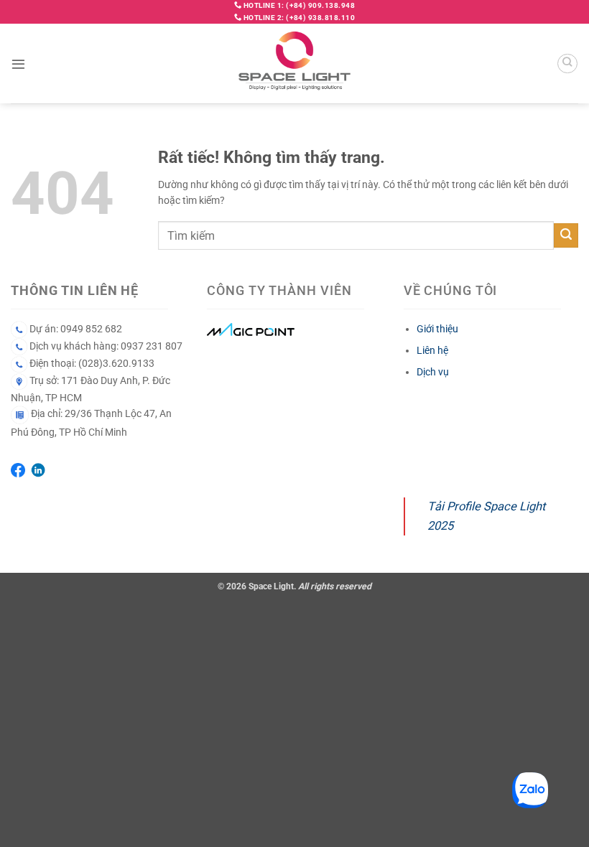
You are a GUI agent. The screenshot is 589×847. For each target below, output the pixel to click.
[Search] (567, 64)
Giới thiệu (437, 328)
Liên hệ (432, 350)
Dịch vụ (433, 372)
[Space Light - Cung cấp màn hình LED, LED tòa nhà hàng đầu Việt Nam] (295, 63)
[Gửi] (566, 235)
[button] (18, 63)
